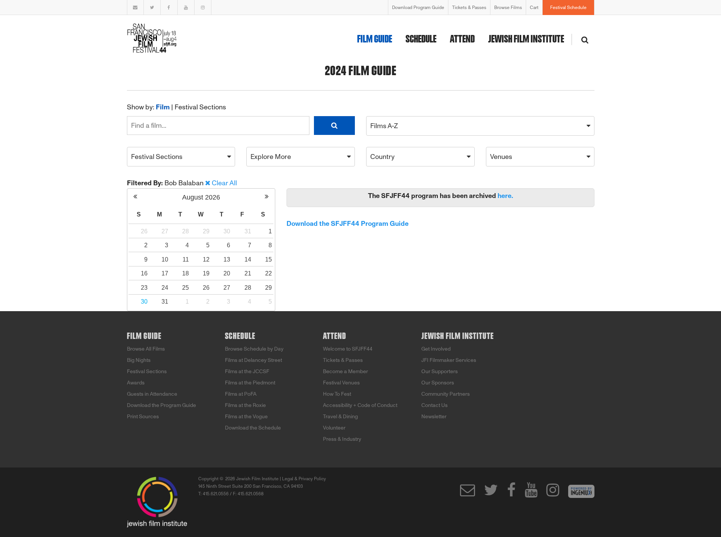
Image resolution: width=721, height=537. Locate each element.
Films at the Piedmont (250, 383)
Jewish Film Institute (526, 39)
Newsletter (433, 416)
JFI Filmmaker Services (448, 360)
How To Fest (337, 394)
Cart (534, 7)
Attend (462, 39)
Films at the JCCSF (247, 371)
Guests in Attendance (152, 394)
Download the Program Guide (161, 405)
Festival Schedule (568, 7)
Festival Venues (341, 383)
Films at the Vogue (246, 416)
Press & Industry (342, 439)
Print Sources (143, 416)
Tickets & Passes (469, 7)
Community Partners (445, 394)
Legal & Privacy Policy (304, 478)
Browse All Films (146, 349)
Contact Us (434, 405)
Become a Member (345, 371)
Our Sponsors (437, 383)
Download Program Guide (418, 7)
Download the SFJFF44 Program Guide (348, 223)
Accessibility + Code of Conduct (360, 405)
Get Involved (436, 349)
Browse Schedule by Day (254, 349)
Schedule (421, 39)
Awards (136, 383)
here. (505, 196)
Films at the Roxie (245, 405)
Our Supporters (439, 371)
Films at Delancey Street (253, 360)
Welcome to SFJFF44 (348, 349)
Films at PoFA (240, 394)
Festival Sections (200, 107)
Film (163, 107)
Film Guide (374, 39)
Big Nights (139, 360)
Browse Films (508, 7)
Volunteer (334, 428)
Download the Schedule (253, 428)
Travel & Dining (340, 416)
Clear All (224, 183)
